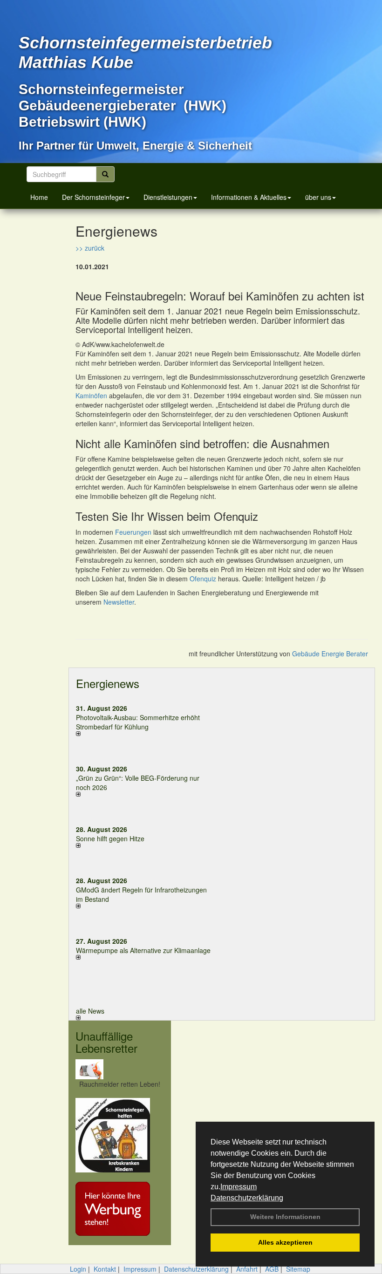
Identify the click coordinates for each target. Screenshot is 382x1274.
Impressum (238, 1187)
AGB (272, 1269)
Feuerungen (133, 532)
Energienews (107, 683)
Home (39, 197)
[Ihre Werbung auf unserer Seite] (119, 1209)
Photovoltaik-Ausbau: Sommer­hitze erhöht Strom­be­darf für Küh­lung (138, 722)
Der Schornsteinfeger (93, 197)
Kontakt (105, 1269)
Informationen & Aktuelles (248, 197)
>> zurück (89, 247)
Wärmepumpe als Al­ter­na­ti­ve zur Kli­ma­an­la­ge (143, 950)
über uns (318, 197)
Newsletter (118, 601)
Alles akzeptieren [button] (285, 1242)
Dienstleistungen (167, 197)
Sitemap (298, 1269)
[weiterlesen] (145, 733)
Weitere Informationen (285, 1216)
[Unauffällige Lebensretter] (119, 1069)
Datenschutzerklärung (247, 1198)
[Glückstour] (119, 1135)
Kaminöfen (91, 395)
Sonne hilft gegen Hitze (110, 838)
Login (78, 1269)
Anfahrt (247, 1269)
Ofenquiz (203, 578)
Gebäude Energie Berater (330, 653)
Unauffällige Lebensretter (106, 1042)
